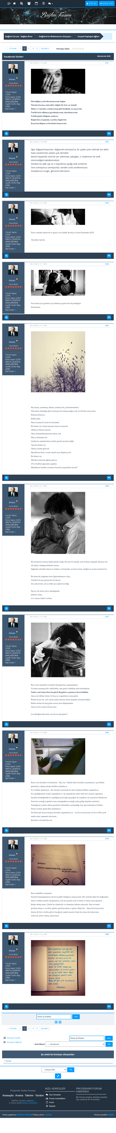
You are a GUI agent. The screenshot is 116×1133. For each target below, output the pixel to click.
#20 (106, 934)
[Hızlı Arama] (21, 3)
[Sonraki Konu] (60, 1022)
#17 (106, 616)
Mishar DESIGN (29, 1103)
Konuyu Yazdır (13, 1037)
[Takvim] (36, 3)
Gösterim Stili (104, 56)
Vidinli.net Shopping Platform (9, 1126)
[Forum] (9, 3)
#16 (106, 486)
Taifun (48, 1114)
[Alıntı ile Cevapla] (109, 134)
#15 (106, 325)
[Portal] (14, 3)
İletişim (52, 1106)
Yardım (39, 1095)
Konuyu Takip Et (14, 1042)
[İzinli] (17, 79)
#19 (106, 838)
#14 (106, 264)
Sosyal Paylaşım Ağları (88, 36)
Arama (19, 1095)
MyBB (111, 1114)
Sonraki (44, 48)
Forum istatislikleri (57, 1099)
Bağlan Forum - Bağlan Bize (18, 36)
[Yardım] (43, 3)
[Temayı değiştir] (58, 1076)
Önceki (13, 48)
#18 (106, 732)
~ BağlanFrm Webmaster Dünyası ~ (55, 36)
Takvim (29, 1095)
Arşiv (51, 1102)
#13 (106, 203)
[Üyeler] (29, 3)
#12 (106, 142)
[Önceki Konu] (56, 1022)
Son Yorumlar (55, 1095)
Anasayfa (7, 1095)
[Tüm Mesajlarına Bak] (6, 134)
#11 (106, 63)
